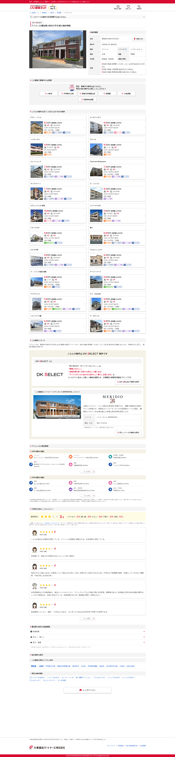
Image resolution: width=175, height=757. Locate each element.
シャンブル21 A (128, 677)
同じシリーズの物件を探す (129, 432)
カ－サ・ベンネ (67, 677)
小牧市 (52, 13)
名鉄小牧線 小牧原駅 (110, 69)
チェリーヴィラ (49, 680)
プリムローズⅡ (99, 677)
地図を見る (139, 39)
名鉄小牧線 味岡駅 (110, 64)
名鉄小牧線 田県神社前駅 (112, 72)
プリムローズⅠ (35, 680)
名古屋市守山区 (112, 666)
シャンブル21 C (53, 677)
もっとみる (87, 471)
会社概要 (143, 746)
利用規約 (121, 746)
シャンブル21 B (113, 677)
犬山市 (83, 666)
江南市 (122, 666)
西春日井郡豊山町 (88, 94)
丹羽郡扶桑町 (93, 666)
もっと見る (87, 618)
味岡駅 (59, 13)
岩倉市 (101, 666)
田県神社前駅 (89, 100)
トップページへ (89, 690)
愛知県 (44, 13)
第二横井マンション (83, 677)
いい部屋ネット (34, 13)
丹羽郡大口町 (69, 94)
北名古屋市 (130, 666)
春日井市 (75, 666)
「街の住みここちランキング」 (52, 523)
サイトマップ (111, 746)
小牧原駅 (127, 94)
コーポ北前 (62, 680)
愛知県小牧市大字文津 (110, 39)
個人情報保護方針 (132, 746)
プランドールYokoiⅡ (37, 677)
